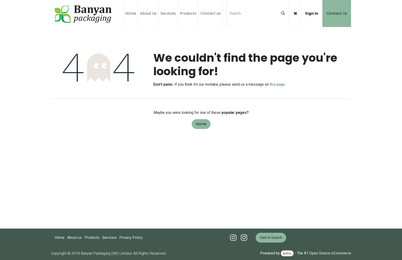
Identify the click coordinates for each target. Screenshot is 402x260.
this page (277, 84)
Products (91, 237)
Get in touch (271, 237)
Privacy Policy (131, 237)
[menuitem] (130, 13)
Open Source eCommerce (330, 253)
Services (109, 237)
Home (201, 124)
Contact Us (336, 13)
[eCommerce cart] (295, 13)
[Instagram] (244, 237)
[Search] (283, 13)
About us (74, 237)
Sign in (311, 13)
